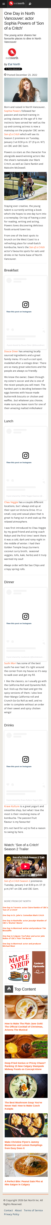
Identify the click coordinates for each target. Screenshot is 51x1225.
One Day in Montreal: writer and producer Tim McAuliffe (24, 929)
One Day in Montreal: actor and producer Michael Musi (22, 944)
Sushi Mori (10, 663)
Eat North (14, 64)
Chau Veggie (11, 502)
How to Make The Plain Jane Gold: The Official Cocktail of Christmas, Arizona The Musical (24, 1026)
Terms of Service (33, 1210)
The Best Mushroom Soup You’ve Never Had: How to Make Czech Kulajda (23, 1105)
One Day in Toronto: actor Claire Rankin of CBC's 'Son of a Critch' (25, 908)
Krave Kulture (11, 806)
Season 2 (17, 881)
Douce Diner (11, 351)
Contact (8, 1210)
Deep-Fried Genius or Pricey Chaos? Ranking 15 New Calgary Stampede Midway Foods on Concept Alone (25, 1066)
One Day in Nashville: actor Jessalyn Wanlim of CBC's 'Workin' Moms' (25, 921)
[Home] (16, 3)
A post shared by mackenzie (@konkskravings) (25, 657)
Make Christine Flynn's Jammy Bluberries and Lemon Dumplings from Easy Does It (23, 1145)
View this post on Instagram (18, 312)
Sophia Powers (12, 110)
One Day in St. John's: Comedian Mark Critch (23, 915)
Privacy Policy (11, 1214)
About (18, 1210)
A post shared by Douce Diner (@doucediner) (25, 345)
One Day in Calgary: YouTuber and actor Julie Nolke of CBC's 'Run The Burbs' (24, 937)
